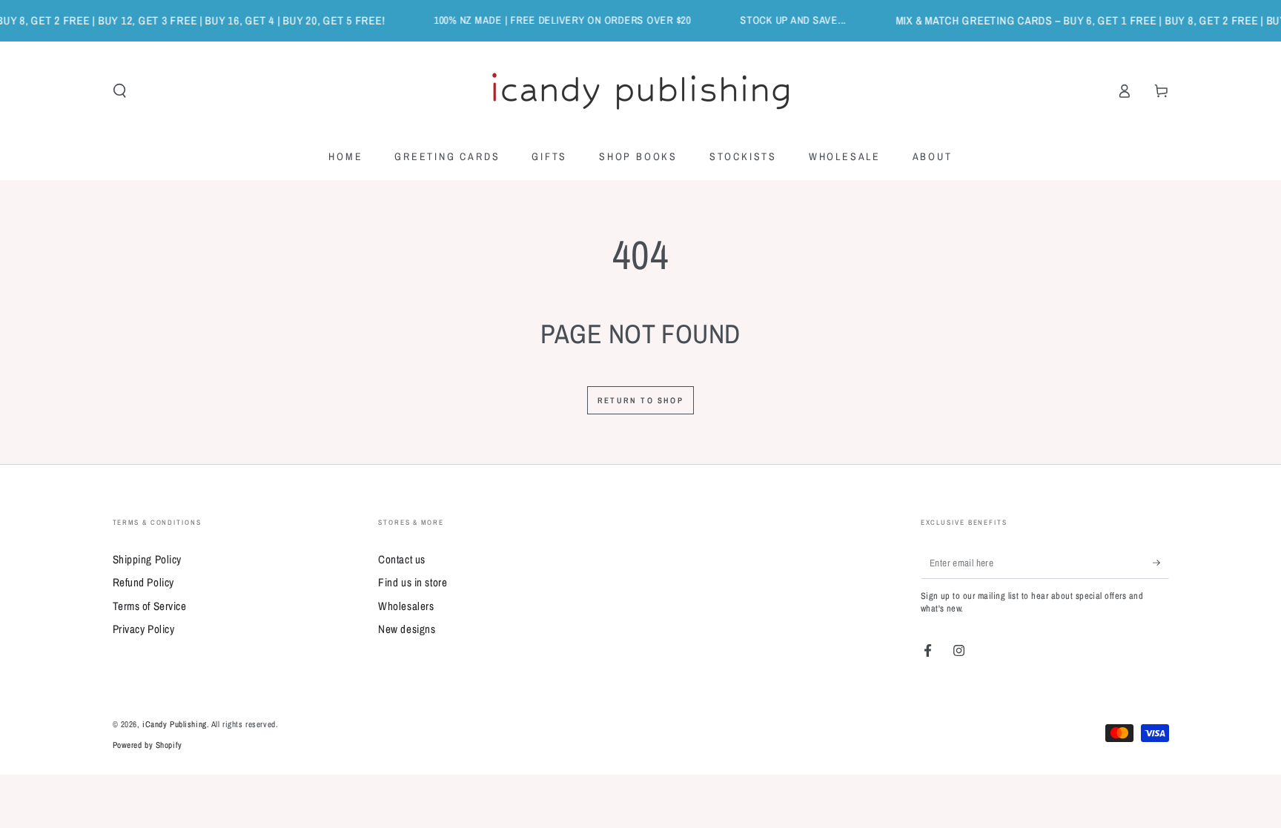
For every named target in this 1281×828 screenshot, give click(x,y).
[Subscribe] (1161, 562)
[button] (120, 91)
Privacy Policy (144, 629)
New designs (406, 629)
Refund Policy (143, 582)
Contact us (402, 559)
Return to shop (640, 400)
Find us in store (412, 582)
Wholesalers (406, 606)
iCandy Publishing (174, 724)
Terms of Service (150, 606)
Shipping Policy (147, 559)
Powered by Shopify (147, 745)
